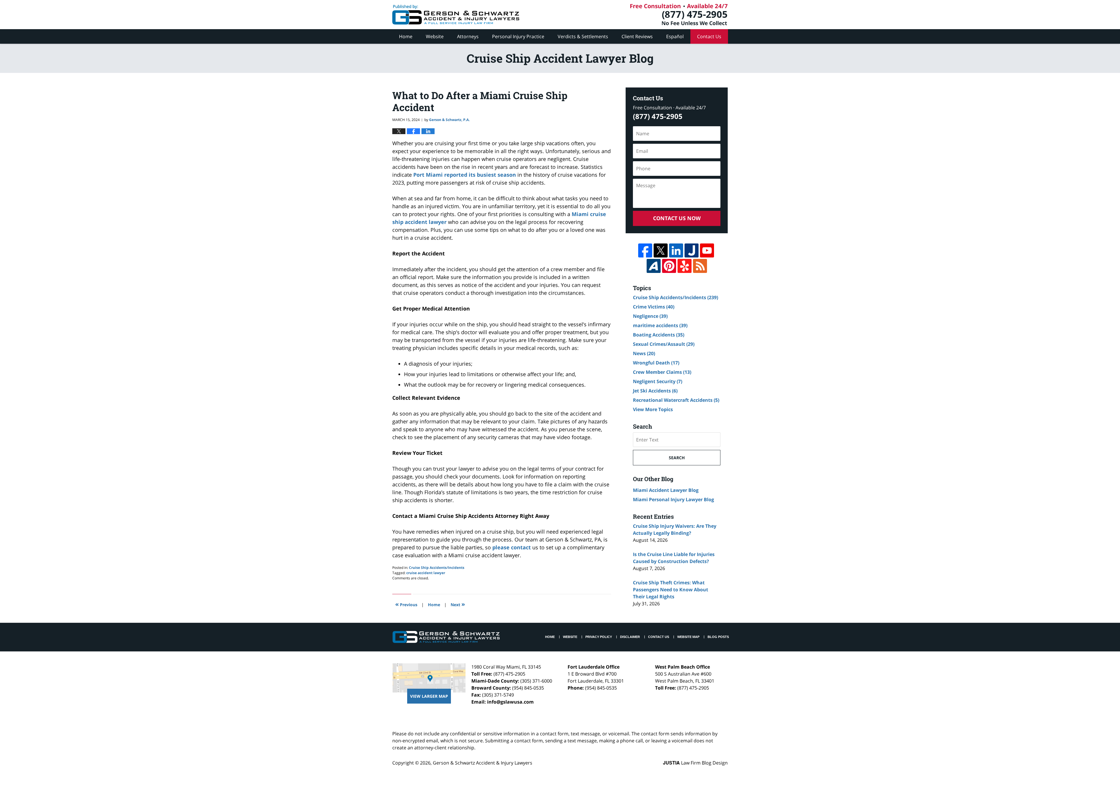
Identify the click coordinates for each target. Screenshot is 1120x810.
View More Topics (653, 409)
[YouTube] (707, 250)
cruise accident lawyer (425, 572)
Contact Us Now (677, 218)
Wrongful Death (656, 363)
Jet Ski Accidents (655, 391)
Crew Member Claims (662, 372)
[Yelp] (685, 266)
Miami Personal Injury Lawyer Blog (673, 499)
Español (675, 36)
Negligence (650, 316)
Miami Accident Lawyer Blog (666, 490)
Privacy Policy (598, 637)
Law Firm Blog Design (695, 763)
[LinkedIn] (676, 250)
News (644, 353)
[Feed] (700, 266)
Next (458, 604)
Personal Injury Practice (518, 36)
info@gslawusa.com (510, 702)
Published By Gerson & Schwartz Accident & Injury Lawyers (679, 14)
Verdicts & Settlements (583, 36)
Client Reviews (637, 36)
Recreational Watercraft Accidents (676, 400)
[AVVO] (654, 266)
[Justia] (692, 250)
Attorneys (468, 36)
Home (405, 36)
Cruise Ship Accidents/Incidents (436, 567)
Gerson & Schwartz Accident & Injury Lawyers (482, 763)
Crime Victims (653, 307)
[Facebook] (645, 250)
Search (677, 457)
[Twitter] (661, 250)
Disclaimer (630, 637)
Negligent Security (657, 381)
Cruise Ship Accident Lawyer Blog (455, 14)
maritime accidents (660, 325)
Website (435, 36)
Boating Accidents (658, 335)
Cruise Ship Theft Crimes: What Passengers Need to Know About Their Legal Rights (670, 589)
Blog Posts (718, 637)
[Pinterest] (669, 266)
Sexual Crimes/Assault (663, 344)
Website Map (688, 637)
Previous (406, 604)
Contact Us (709, 36)
